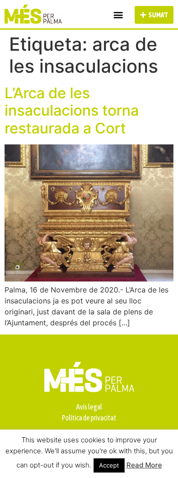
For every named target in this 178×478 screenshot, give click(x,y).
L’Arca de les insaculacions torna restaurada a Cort (72, 110)
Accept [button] (109, 465)
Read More (144, 465)
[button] (118, 14)
